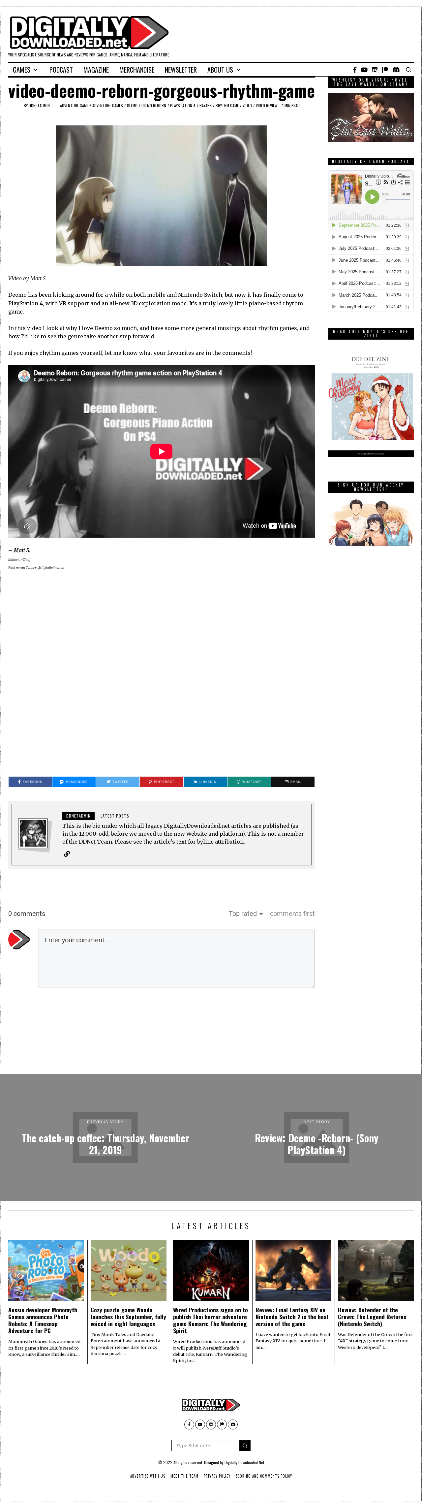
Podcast (61, 70)
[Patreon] (385, 70)
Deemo (132, 105)
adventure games (107, 105)
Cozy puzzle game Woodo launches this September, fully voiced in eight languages (128, 1316)
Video (247, 105)
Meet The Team (184, 1476)
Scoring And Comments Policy (264, 1476)
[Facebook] (354, 70)
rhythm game (227, 105)
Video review (267, 105)
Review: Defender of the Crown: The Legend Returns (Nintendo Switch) (372, 1316)
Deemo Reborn (153, 105)
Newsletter (181, 70)
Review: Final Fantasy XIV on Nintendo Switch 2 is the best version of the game (292, 1316)
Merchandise (136, 70)
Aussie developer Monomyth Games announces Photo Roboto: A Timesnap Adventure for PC (42, 1320)
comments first (292, 914)
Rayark (205, 105)
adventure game (74, 105)
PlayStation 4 (183, 105)
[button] (245, 1445)
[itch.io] (374, 70)
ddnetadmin (39, 105)
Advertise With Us (147, 1476)
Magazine (96, 70)
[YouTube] (364, 70)
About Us (220, 70)
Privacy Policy (217, 1476)
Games (21, 70)
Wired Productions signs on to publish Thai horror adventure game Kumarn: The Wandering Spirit (210, 1320)
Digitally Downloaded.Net (244, 1462)
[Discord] (396, 70)
